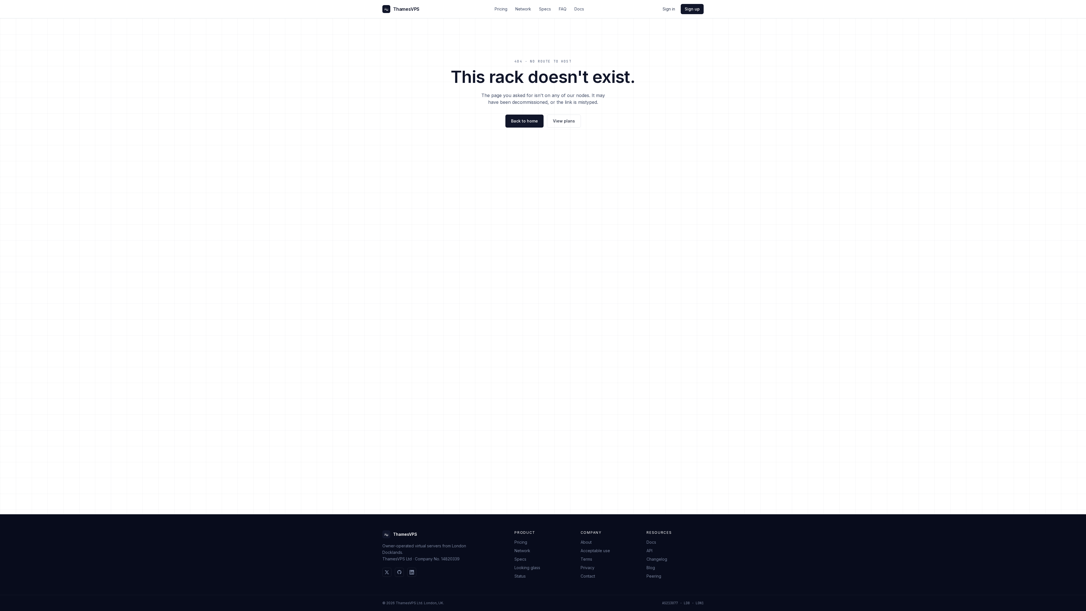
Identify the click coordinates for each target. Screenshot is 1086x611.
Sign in (669, 9)
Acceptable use (595, 550)
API (649, 550)
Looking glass (527, 567)
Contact (588, 576)
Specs (545, 9)
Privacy (587, 567)
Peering (654, 576)
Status (520, 576)
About (586, 542)
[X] (386, 572)
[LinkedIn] (411, 572)
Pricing (501, 9)
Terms (586, 559)
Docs (579, 9)
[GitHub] (399, 572)
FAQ (562, 9)
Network (523, 9)
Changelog (657, 559)
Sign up (692, 9)
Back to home (524, 121)
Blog (651, 567)
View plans (564, 121)
